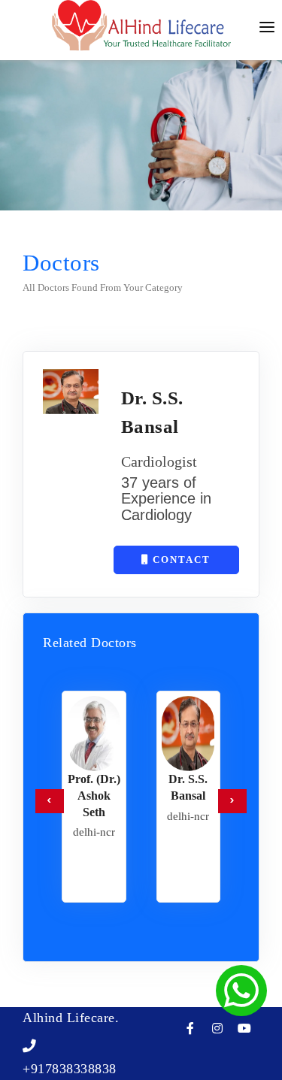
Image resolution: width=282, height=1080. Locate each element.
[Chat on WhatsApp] (241, 990)
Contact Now (180, 564)
